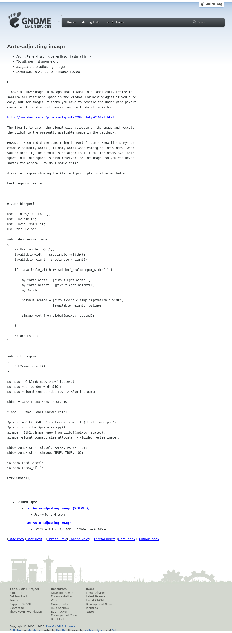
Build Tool (57, 619)
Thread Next (79, 539)
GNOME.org (213, 4)
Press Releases (95, 592)
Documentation (61, 596)
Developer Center (63, 592)
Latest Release (95, 596)
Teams (14, 600)
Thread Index (104, 539)
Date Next (34, 539)
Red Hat (61, 630)
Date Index (126, 539)
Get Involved (18, 596)
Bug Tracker (59, 611)
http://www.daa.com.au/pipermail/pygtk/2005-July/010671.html (60, 117)
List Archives (114, 22)
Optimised (16, 630)
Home (71, 22)
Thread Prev (57, 539)
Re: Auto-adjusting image (48, 523)
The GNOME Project (24, 589)
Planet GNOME (95, 600)
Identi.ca (92, 608)
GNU (114, 630)
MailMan (89, 630)
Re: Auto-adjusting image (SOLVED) (57, 508)
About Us (16, 592)
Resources (59, 589)
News (90, 589)
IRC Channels (60, 608)
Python (100, 630)
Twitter (90, 611)
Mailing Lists (90, 22)
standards (34, 630)
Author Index (149, 539)
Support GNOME (21, 604)
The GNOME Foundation (26, 611)
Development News (99, 604)
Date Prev (16, 539)
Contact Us (17, 608)
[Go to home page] (37, 29)
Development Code (64, 615)
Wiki (54, 600)
